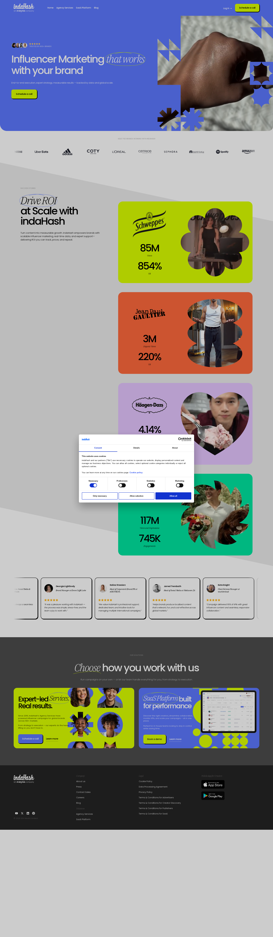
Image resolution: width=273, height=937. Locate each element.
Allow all (173, 496)
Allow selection (136, 496)
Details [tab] (136, 448)
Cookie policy (136, 472)
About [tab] (175, 448)
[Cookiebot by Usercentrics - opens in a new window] (180, 439)
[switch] (122, 485)
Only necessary (100, 496)
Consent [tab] (98, 448)
